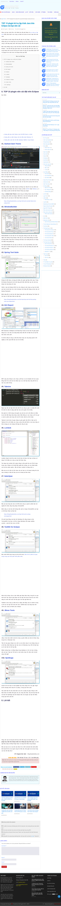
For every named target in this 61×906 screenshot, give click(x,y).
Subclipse (8, 476)
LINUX (44, 198)
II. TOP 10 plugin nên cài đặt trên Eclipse (12, 59)
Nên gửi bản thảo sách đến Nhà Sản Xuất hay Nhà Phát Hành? (37, 894)
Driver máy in (47, 147)
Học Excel (47, 173)
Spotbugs (9, 658)
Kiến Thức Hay (46, 184)
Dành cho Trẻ (47, 187)
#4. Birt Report (7, 69)
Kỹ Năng (45, 186)
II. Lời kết (5, 87)
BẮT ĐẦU (31, 12)
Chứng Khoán (46, 142)
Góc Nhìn (45, 160)
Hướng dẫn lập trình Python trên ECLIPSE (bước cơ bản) (18, 134)
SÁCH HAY (45, 218)
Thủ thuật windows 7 (49, 247)
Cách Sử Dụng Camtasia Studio (51, 221)
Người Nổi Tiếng (46, 208)
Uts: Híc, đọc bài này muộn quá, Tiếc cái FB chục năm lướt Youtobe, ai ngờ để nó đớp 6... (52, 75)
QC (44, 216)
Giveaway (45, 158)
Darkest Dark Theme (12, 144)
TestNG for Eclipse (12, 527)
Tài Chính (45, 226)
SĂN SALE (56, 12)
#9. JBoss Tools (7, 82)
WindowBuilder (10, 207)
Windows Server (46, 266)
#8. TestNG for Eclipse (9, 79)
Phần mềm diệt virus (47, 210)
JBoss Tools (9, 610)
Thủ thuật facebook (49, 233)
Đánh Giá (45, 152)
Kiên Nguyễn (5, 29)
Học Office (45, 172)
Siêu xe (46, 167)
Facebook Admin (21, 882)
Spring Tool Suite (11, 252)
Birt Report (8, 305)
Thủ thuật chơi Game (49, 229)
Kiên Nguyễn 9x (19, 877)
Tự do (46, 169)
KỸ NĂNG (43, 12)
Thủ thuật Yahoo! (48, 237)
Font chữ (45, 154)
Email (3, 862)
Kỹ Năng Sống (48, 191)
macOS (44, 202)
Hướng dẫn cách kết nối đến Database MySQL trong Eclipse (19, 139)
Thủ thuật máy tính (47, 242)
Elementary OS (48, 199)
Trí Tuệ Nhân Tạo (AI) (47, 261)
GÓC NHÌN (37, 12)
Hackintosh (45, 162)
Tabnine (7, 386)
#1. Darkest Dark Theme (9, 61)
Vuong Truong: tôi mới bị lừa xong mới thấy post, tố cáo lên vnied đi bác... (52, 61)
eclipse (15, 769)
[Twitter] (43, 904)
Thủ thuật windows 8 (49, 249)
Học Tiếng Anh (48, 189)
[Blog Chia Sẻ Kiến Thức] (9, 7)
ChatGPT (22, 1)
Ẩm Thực (45, 137)
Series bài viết (46, 220)
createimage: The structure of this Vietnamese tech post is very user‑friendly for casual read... (53, 50)
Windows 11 (47, 251)
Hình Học (47, 257)
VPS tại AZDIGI (57, 904)
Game (44, 156)
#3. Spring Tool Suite (8, 66)
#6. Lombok (6, 74)
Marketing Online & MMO (48, 204)
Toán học (45, 253)
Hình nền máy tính (47, 164)
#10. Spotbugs (7, 84)
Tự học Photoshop (47, 263)
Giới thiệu (49, 878)
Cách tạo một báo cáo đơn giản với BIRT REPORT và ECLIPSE (7, 799)
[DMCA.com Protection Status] (55, 894)
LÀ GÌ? (26, 12)
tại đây (32, 836)
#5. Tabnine (6, 71)
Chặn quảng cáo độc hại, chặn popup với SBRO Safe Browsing (38, 880)
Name (3, 857)
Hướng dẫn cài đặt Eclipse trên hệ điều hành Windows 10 (18, 137)
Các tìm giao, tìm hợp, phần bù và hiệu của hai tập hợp (38, 889)
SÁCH (13, 12)
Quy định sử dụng (51, 883)
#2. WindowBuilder (8, 64)
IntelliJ (27, 188)
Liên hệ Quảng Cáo (51, 888)
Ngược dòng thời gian (47, 206)
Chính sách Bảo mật (51, 891)
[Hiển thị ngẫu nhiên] (59, 14)
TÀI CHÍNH (49, 12)
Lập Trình (3, 18)
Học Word (47, 177)
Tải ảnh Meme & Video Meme (49, 224)
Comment (3, 845)
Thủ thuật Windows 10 (49, 245)
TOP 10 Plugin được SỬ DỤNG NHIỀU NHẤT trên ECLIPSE (32, 799)
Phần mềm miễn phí (47, 212)
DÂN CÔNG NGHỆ (20, 12)
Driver (44, 146)
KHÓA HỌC (45, 182)
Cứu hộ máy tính (48, 243)
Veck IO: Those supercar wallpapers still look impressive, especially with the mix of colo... (52, 84)
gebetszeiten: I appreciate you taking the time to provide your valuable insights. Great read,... (52, 80)
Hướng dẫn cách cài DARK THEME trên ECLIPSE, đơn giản (7, 812)
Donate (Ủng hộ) (50, 886)
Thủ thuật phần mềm (49, 235)
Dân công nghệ (46, 144)
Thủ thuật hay (46, 228)
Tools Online (11, 1)
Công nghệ (47, 165)
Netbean (35, 188)
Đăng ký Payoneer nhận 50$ (22, 880)
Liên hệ (48, 880)
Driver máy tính (48, 149)
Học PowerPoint (48, 175)
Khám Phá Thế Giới (47, 180)
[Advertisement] (20, 105)
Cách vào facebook (47, 139)
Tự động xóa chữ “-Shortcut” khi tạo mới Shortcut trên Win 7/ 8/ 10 (37, 884)
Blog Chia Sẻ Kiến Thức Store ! (51, 28)
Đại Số (46, 255)
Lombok (7, 428)
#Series (17, 1)
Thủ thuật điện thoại (49, 231)
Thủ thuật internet (47, 240)
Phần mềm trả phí (48, 213)
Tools (44, 259)
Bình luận (12, 29)
